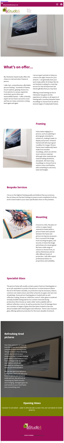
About (28, 9)
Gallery (29, 11)
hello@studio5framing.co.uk (10, 5)
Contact (29, 12)
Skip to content (4, 1)
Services (29, 10)
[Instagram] (57, 4)
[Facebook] (61, 4)
